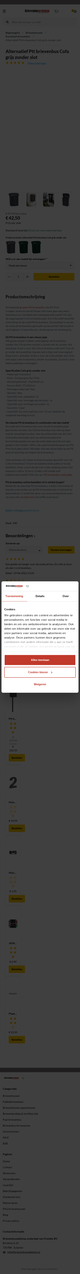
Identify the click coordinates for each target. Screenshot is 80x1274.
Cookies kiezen (38, 672)
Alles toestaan (40, 659)
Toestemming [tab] (14, 596)
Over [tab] (66, 596)
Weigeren (40, 684)
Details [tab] (40, 596)
